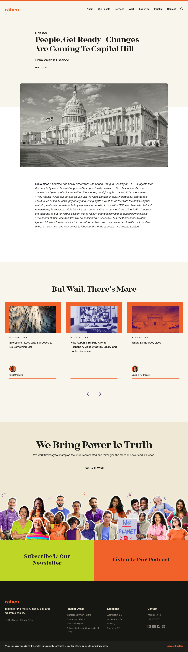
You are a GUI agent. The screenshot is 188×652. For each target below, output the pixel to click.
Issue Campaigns (75, 624)
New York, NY (113, 628)
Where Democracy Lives (146, 343)
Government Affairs (76, 620)
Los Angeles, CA (114, 620)
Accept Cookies (175, 646)
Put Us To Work (94, 468)
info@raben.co (154, 615)
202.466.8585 (153, 620)
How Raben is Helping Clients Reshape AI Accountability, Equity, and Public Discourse (93, 347)
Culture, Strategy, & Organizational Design (83, 630)
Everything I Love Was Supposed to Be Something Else (30, 345)
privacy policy (101, 646)
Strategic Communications (79, 615)
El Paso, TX (112, 624)
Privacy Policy (26, 620)
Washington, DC (114, 615)
